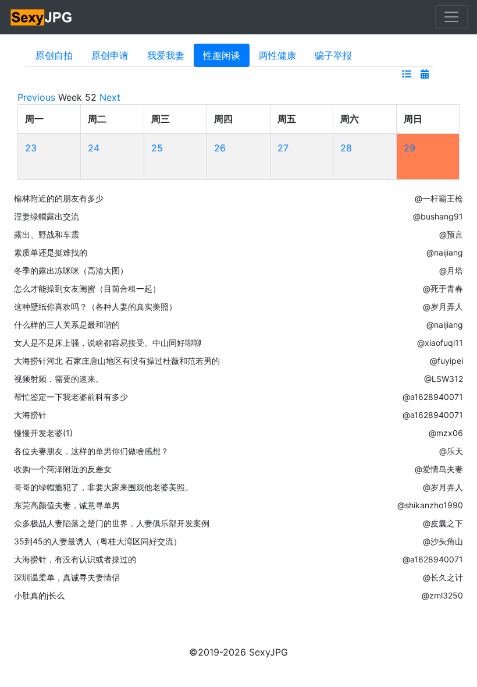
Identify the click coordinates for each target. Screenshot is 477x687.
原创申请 (110, 55)
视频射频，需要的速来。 (59, 379)
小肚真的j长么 (39, 595)
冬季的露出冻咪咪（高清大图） (71, 270)
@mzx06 (446, 433)
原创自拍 (54, 55)
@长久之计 (443, 577)
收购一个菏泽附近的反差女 (63, 469)
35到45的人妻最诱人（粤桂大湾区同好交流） (97, 541)
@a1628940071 (433, 397)
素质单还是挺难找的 (50, 252)
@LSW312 (443, 379)
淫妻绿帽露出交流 (46, 216)
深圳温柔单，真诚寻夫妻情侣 (67, 577)
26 (220, 148)
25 (157, 148)
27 (283, 148)
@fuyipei (446, 361)
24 (93, 148)
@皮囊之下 (443, 523)
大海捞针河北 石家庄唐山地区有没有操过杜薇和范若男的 (117, 361)
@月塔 (451, 270)
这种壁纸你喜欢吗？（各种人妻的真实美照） (95, 306)
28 (346, 148)
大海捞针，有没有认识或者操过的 (75, 559)
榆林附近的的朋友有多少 (59, 198)
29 (409, 148)
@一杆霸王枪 (439, 198)
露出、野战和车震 (46, 234)
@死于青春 (443, 288)
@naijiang (444, 252)
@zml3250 (442, 595)
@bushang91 (438, 216)
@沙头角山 (443, 541)
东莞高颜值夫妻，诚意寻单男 (67, 505)
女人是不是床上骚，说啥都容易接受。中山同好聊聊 (107, 343)
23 (31, 148)
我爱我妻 (165, 55)
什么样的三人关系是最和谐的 (67, 325)
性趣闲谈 (221, 55)
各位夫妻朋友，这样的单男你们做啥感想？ (91, 451)
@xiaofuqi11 (440, 343)
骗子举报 (333, 55)
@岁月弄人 (443, 306)
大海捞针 (30, 415)
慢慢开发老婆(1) (43, 433)
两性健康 (277, 55)
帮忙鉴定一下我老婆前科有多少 (71, 397)
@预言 (451, 234)
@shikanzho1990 (430, 505)
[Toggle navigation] (451, 17)
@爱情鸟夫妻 (439, 469)
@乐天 (451, 451)
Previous (36, 97)
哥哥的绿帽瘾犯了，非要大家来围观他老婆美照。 (103, 487)
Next (109, 97)
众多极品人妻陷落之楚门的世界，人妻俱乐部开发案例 (111, 523)
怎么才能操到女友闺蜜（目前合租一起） (87, 288)
